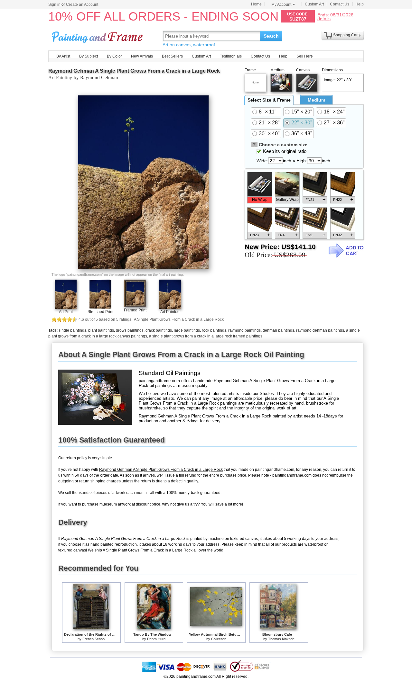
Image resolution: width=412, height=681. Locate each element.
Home (256, 4)
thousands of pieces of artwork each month (109, 492)
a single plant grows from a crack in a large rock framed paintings (205, 336)
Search (271, 36)
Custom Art (314, 4)
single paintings (72, 330)
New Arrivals (142, 56)
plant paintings (101, 330)
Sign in (54, 4)
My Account (281, 4)
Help (359, 4)
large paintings (187, 330)
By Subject (88, 56)
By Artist (63, 56)
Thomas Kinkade (281, 639)
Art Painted (170, 311)
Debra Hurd (156, 639)
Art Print (66, 311)
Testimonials (231, 56)
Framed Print (135, 310)
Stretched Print (100, 311)
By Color (114, 56)
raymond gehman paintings (320, 330)
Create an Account (82, 4)
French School (93, 639)
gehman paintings (278, 330)
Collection (218, 639)
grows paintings (130, 330)
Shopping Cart (346, 35)
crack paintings (158, 330)
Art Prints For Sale (98, 35)
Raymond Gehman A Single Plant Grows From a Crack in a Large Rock (134, 71)
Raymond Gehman (99, 77)
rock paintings (214, 330)
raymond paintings (244, 330)
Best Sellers (172, 56)
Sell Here (304, 56)
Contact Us (339, 4)
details (324, 18)
